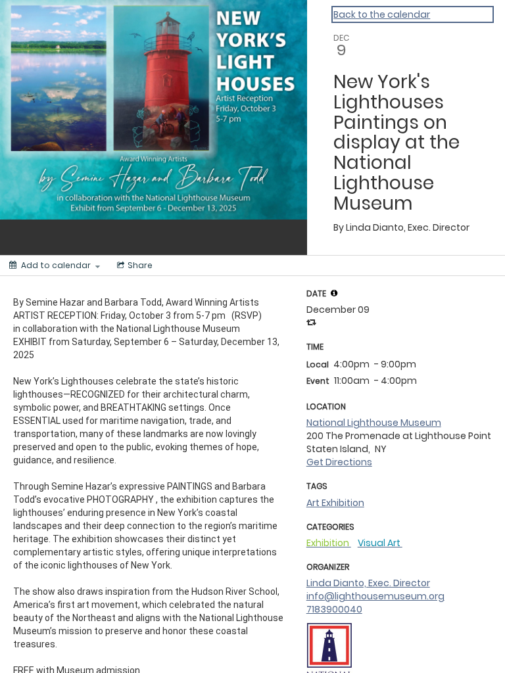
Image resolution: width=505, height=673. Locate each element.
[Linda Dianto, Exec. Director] (329, 661)
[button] (334, 293)
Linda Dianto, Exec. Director (368, 583)
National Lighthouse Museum (373, 422)
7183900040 (334, 609)
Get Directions (339, 462)
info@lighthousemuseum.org (375, 596)
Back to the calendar (381, 14)
